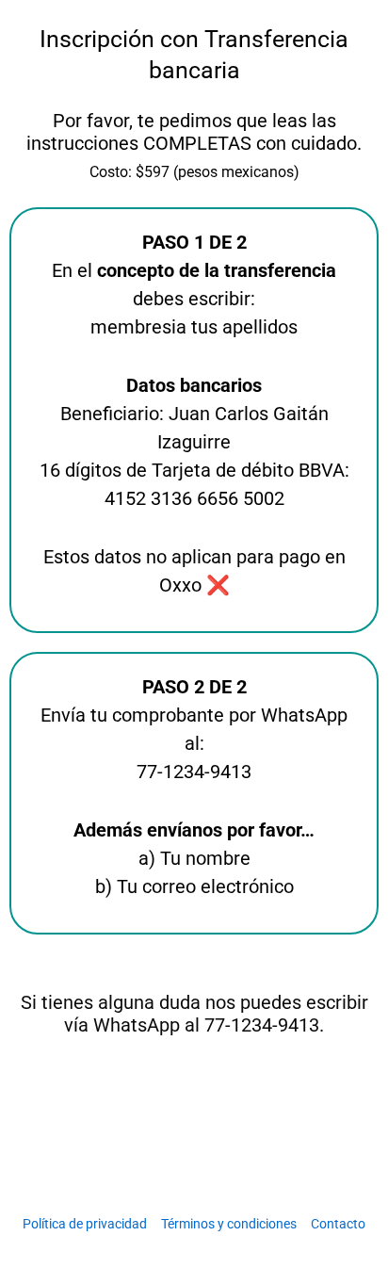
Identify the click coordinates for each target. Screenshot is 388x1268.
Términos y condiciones (229, 1223)
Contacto (338, 1223)
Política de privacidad (85, 1223)
